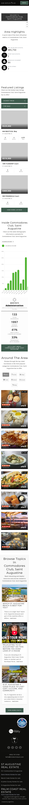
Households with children (14, 341)
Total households (14, 318)
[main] (14, 360)
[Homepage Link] (8, 3)
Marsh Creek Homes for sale (10, 778)
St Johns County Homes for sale (11, 781)
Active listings (12, 66)
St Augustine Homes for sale (10, 785)
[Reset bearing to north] (27, 26)
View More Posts (14, 710)
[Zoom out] (27, 24)
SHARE (25, 391)
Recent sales (14, 54)
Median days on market (14, 60)
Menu (24, 3)
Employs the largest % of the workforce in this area (14, 308)
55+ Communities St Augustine (11, 771)
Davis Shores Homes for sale (10, 774)
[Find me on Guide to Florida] (22, 723)
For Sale (7, 106)
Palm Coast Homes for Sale (10, 794)
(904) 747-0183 (14, 754)
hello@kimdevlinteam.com (14, 757)
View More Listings (14, 210)
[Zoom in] (27, 22)
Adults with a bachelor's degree (14, 333)
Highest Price (9, 100)
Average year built (14, 325)
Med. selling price (15, 47)
